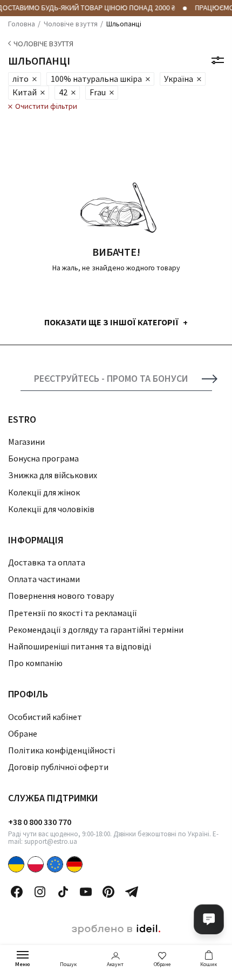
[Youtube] (85, 891)
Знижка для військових (52, 475)
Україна (178, 78)
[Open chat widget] (209, 919)
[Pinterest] (108, 891)
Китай (24, 92)
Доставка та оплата (46, 562)
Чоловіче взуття (43, 43)
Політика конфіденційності (61, 750)
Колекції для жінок (44, 492)
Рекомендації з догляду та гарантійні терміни (95, 629)
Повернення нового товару (61, 595)
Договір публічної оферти (58, 766)
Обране (162, 964)
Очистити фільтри (46, 106)
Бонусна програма (43, 458)
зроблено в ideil (116, 929)
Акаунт (115, 964)
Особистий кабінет (45, 716)
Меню (22, 964)
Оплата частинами (44, 579)
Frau (98, 92)
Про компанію (35, 663)
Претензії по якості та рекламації (72, 612)
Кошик (208, 964)
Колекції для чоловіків (51, 509)
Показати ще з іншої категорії (111, 322)
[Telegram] (131, 892)
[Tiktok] (63, 891)
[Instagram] (40, 892)
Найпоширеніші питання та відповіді (79, 646)
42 (63, 92)
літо (20, 78)
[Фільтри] (218, 60)
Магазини (26, 441)
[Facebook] (16, 891)
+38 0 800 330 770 (39, 821)
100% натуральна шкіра (96, 78)
